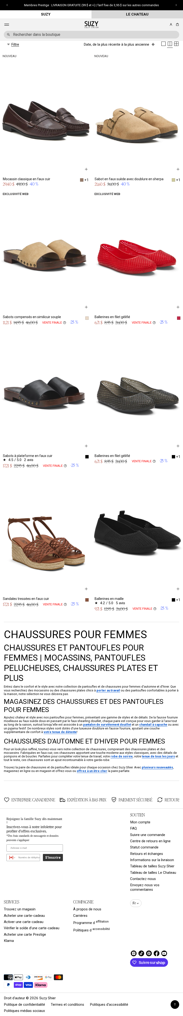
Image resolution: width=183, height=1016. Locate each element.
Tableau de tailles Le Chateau (153, 872)
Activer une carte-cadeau (23, 922)
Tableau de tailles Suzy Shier (152, 866)
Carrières (80, 915)
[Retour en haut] (175, 1004)
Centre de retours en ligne (150, 841)
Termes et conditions (67, 1004)
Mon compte (140, 822)
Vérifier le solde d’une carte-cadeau (31, 928)
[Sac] (176, 24)
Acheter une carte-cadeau (24, 915)
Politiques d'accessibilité (109, 1004)
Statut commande (144, 847)
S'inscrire (53, 857)
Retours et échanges (146, 854)
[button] (176, 24)
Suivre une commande (147, 835)
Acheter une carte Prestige (25, 934)
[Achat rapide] (86, 169)
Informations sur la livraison (152, 860)
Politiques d (91, 929)
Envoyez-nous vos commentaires (144, 887)
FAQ (133, 828)
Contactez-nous (143, 879)
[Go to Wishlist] (164, 25)
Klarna (9, 941)
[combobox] (91, 34)
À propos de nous (87, 909)
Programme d (91, 922)
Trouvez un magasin (20, 909)
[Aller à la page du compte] (171, 24)
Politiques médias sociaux (24, 1011)
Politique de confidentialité (24, 1004)
